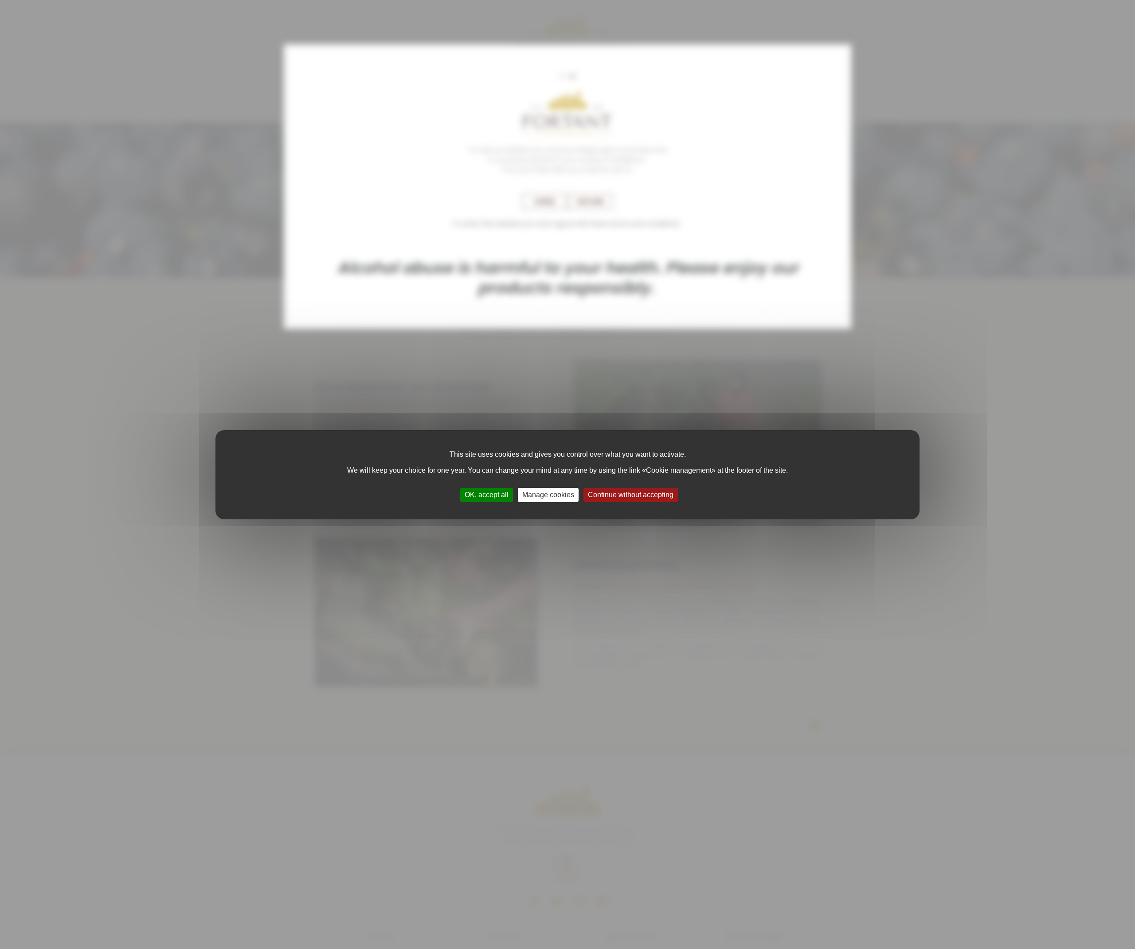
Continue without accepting (630, 494)
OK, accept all (487, 494)
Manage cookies (548, 494)
